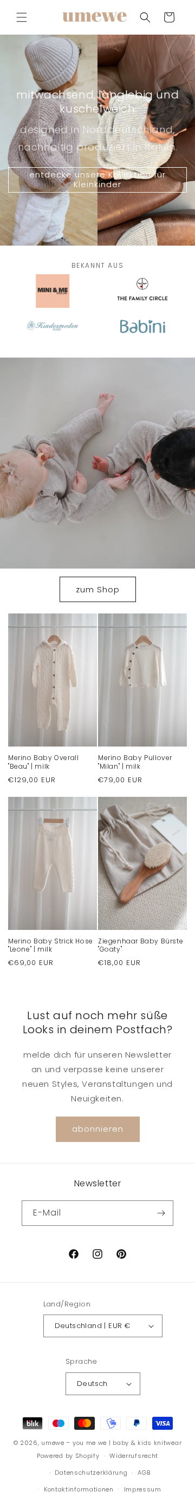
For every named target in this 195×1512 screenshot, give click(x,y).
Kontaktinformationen (79, 1489)
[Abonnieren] (161, 1213)
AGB (144, 1472)
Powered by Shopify (68, 1455)
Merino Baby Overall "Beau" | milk (43, 762)
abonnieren (97, 1128)
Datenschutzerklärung (91, 1472)
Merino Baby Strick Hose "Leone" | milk (50, 945)
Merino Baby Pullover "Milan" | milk (135, 762)
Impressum (142, 1489)
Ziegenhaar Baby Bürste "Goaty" (140, 945)
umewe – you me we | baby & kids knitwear (111, 1442)
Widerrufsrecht (133, 1455)
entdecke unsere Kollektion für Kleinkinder (97, 179)
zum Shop (98, 589)
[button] (22, 17)
